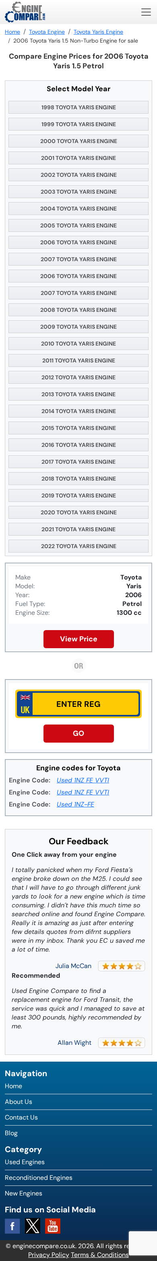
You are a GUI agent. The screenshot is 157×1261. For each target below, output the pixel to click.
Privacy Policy (48, 1255)
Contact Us (21, 1117)
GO (78, 733)
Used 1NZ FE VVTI (83, 780)
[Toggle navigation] (146, 12)
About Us (18, 1101)
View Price (78, 639)
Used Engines (25, 1162)
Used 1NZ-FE (75, 804)
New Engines (23, 1193)
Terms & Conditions (100, 1255)
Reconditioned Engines (38, 1177)
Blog (11, 1133)
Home (13, 1086)
